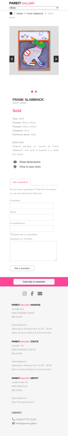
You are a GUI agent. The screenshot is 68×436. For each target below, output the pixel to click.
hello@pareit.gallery (26, 423)
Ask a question (20, 182)
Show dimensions (29, 162)
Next (56, 59)
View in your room (30, 166)
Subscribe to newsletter (25, 234)
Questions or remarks (21, 238)
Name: (13, 212)
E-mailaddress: (17, 223)
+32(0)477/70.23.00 (25, 419)
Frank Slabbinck (35, 13)
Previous (11, 59)
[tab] (20, 182)
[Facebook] (34, 294)
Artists (20, 13)
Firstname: (15, 200)
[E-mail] (42, 294)
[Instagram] (26, 294)
